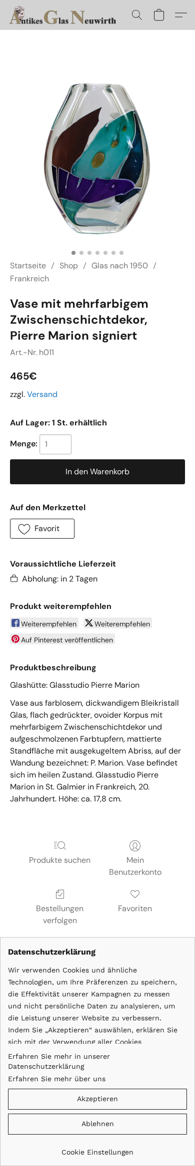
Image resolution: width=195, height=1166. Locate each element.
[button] (67, 15)
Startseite (28, 265)
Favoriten (135, 908)
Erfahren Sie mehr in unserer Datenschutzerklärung (59, 1061)
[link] (97, 1148)
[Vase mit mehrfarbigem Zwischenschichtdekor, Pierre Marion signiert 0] (97, 157)
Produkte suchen (59, 860)
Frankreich (29, 278)
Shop (69, 265)
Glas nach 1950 (120, 265)
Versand (42, 394)
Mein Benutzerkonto (135, 866)
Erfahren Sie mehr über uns (57, 1079)
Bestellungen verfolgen (60, 914)
